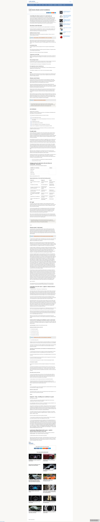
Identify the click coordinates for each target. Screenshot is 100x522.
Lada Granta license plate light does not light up (67, 11)
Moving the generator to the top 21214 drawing (66, 36)
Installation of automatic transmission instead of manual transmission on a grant (67, 20)
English (70, 1)
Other (64, 18)
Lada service (32, 1)
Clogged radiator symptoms (67, 27)
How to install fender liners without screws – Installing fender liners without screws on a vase (67, 16)
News (64, 33)
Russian (1, 521)
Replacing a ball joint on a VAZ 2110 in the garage (67, 24)
